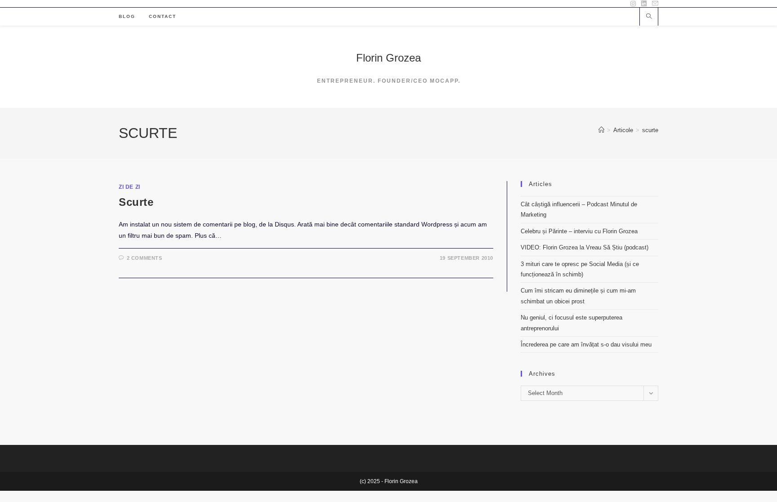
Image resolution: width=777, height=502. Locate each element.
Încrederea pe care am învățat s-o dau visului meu (586, 344)
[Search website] (649, 17)
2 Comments (144, 258)
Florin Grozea (388, 58)
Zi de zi (129, 187)
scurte (650, 130)
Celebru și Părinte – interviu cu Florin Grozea (579, 231)
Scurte (136, 202)
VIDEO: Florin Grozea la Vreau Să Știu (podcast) (584, 247)
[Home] (601, 130)
